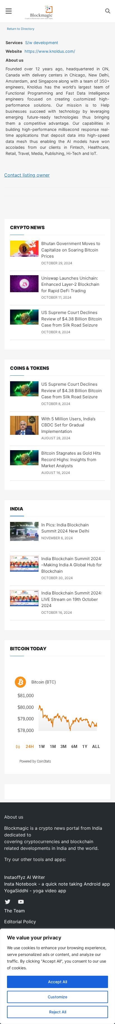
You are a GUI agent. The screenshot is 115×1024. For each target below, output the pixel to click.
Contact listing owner (27, 175)
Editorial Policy (20, 921)
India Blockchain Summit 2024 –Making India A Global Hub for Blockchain (71, 565)
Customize (57, 996)
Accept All (57, 981)
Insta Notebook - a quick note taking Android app (57, 884)
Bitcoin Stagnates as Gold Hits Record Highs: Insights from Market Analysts (71, 459)
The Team (14, 910)
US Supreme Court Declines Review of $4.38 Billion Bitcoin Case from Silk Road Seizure (71, 319)
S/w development (41, 42)
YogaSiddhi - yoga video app (35, 890)
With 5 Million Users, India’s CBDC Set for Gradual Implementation (68, 425)
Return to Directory (20, 29)
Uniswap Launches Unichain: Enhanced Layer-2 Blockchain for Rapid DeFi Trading (70, 284)
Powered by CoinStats (35, 761)
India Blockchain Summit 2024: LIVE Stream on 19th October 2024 (71, 599)
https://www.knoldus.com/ (50, 51)
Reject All (57, 1011)
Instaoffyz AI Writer (24, 877)
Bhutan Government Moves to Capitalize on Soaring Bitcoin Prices (70, 250)
